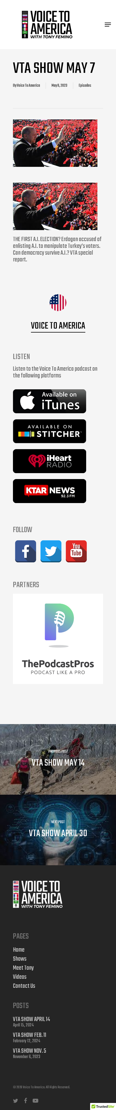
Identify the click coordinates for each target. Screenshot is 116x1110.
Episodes (85, 85)
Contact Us (24, 986)
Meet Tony (23, 968)
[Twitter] (51, 551)
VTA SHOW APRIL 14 (31, 1019)
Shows (19, 959)
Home (18, 950)
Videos (19, 977)
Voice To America (28, 85)
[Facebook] (25, 551)
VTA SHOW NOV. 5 (29, 1051)
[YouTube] (76, 551)
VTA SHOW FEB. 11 (29, 1035)
